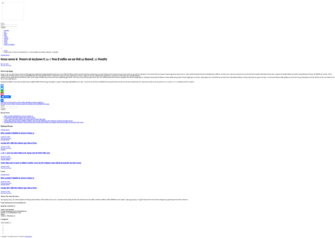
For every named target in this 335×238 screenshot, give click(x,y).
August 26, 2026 (5, 136)
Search (2, 24)
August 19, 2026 (5, 146)
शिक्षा (5, 35)
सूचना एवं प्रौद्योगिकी (9, 44)
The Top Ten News (6, 65)
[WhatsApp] (167, 91)
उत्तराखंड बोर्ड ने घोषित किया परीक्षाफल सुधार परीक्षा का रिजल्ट (19, 117)
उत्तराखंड (6, 30)
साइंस (5, 41)
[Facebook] (167, 85)
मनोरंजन (6, 38)
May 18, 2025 (4, 64)
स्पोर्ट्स (6, 40)
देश (5, 32)
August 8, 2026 (5, 166)
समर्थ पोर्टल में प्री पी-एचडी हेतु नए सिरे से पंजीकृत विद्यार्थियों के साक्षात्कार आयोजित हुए (22, 102)
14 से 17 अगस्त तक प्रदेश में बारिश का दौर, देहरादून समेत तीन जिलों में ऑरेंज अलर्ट (24, 119)
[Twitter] (167, 88)
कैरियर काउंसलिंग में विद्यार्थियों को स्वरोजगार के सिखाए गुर (18, 116)
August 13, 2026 (5, 156)
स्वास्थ (6, 37)
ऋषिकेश (8, 159)
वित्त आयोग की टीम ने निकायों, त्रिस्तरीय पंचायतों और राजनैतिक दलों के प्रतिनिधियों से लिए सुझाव (25, 104)
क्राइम (6, 43)
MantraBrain (28, 236)
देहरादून (8, 55)
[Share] (167, 100)
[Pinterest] (167, 94)
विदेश (5, 33)
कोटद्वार (8, 130)
